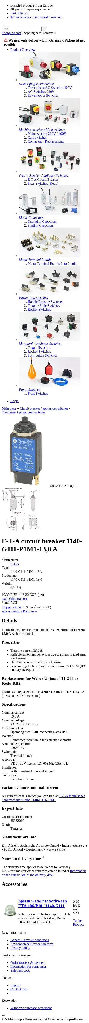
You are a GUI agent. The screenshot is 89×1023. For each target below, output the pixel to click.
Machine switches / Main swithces (42, 129)
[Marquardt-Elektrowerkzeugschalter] (49, 294)
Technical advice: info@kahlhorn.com (36, 17)
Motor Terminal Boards (35, 259)
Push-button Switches (42, 355)
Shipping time (11, 607)
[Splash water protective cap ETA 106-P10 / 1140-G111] (9, 917)
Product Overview (22, 49)
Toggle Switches (39, 347)
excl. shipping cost (14, 598)
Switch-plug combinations (36, 84)
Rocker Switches (39, 309)
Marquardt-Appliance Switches (40, 343)
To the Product (78, 922)
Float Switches (38, 393)
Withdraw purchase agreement (31, 1008)
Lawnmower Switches (43, 95)
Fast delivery (19, 13)
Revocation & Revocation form (31, 944)
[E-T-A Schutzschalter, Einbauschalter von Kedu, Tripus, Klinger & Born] (49, 172)
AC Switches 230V (41, 91)
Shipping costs (20, 970)
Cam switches (37, 137)
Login (14, 401)
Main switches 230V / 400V (47, 133)
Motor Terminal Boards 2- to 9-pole (52, 263)
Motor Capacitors (31, 217)
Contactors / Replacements (46, 141)
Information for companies (28, 966)
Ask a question (12, 611)
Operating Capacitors (42, 221)
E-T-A (14, 564)
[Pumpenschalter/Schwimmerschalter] (49, 386)
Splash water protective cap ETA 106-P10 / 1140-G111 (42, 903)
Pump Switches (29, 389)
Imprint (15, 985)
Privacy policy (20, 948)
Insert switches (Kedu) (43, 183)
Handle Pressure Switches (45, 301)
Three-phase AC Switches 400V (50, 87)
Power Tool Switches (33, 298)
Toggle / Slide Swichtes (44, 305)
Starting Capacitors (41, 225)
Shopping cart (11, 33)
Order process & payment (27, 962)
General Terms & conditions (29, 940)
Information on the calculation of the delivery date (44, 873)
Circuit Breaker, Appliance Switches (43, 175)
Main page (9, 408)
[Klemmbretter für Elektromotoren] (49, 256)
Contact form (19, 989)
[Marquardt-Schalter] (49, 340)
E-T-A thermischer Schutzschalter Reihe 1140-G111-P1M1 (43, 798)
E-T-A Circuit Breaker (43, 179)
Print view (30, 611)
